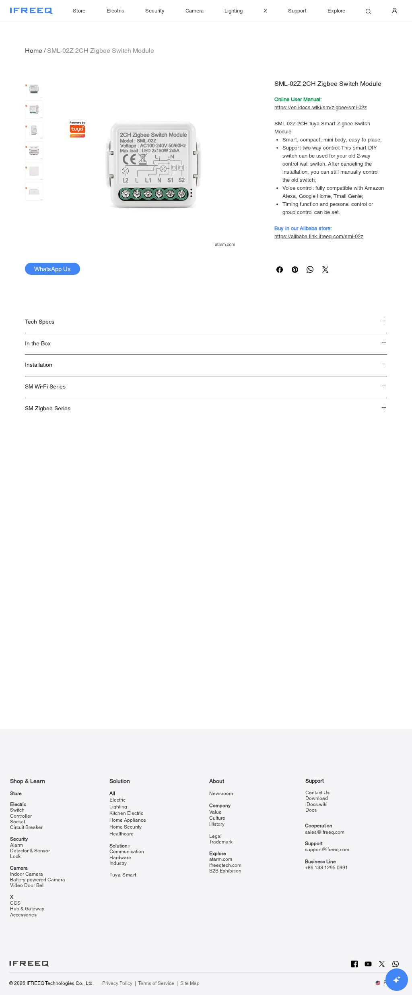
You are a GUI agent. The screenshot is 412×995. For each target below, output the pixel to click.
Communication (126, 851)
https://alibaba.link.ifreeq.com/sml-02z (318, 236)
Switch (17, 810)
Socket (17, 822)
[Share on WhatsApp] (310, 269)
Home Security (125, 827)
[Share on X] (325, 269)
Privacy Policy (118, 983)
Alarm (16, 845)
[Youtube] (368, 964)
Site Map (190, 983)
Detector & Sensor (30, 851)
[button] (297, 11)
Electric (18, 804)
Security (19, 839)
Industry (118, 863)
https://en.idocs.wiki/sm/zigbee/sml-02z (320, 107)
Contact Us (317, 793)
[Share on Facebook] (279, 269)
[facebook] (354, 964)
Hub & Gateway (27, 909)
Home (33, 50)
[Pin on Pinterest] (295, 269)
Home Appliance (127, 820)
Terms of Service (156, 983)
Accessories (23, 915)
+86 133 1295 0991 (326, 867)
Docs (311, 810)
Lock (15, 856)
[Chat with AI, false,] (396, 979)
